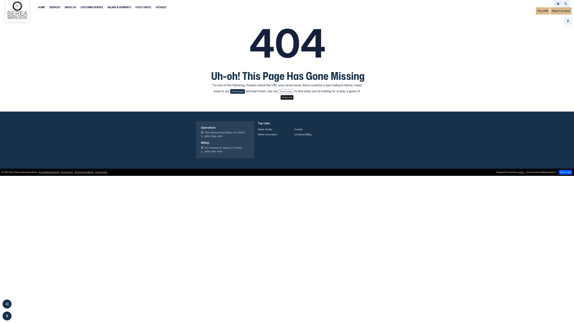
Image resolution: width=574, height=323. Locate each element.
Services (54, 7)
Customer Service (92, 7)
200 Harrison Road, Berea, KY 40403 (225, 132)
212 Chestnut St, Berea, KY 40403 (223, 147)
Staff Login (565, 172)
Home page (238, 91)
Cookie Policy (101, 172)
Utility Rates (143, 7)
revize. (522, 172)
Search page (286, 91)
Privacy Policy (67, 172)
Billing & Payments (119, 7)
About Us (70, 7)
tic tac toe (287, 97)
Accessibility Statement (48, 172)
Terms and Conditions (84, 172)
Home (41, 7)
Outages (161, 7)
